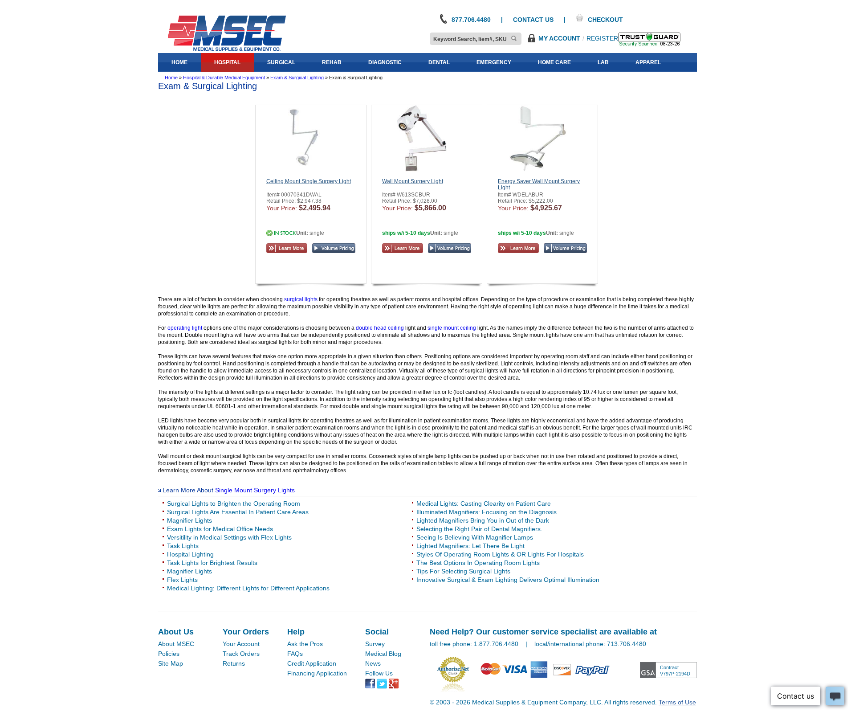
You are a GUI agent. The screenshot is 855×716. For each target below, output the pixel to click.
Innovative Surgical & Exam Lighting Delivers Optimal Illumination (507, 579)
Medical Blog (383, 653)
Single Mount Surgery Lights (255, 490)
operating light (185, 328)
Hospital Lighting (190, 554)
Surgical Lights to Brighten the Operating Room (233, 503)
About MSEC (176, 643)
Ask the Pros (305, 643)
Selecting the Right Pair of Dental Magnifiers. (479, 528)
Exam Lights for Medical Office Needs (220, 528)
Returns (234, 663)
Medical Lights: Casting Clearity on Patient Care (483, 503)
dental (439, 62)
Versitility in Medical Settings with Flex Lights (229, 537)
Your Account (241, 643)
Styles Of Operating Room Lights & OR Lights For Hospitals (500, 554)
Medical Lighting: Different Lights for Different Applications (248, 588)
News (373, 663)
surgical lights (301, 299)
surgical (281, 62)
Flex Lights (182, 579)
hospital (227, 62)
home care (554, 62)
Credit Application (311, 663)
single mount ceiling (452, 328)
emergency (493, 62)
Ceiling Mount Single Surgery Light (308, 181)
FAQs (295, 653)
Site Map (170, 663)
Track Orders (241, 653)
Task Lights (183, 545)
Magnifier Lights (189, 520)
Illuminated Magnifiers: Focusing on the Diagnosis (486, 512)
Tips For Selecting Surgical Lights (463, 571)
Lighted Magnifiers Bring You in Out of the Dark (482, 520)
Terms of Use (677, 702)
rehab (332, 62)
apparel (648, 62)
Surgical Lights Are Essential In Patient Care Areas (238, 512)
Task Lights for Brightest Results (212, 562)
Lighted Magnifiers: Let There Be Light (470, 545)
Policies (168, 653)
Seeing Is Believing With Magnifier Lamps (474, 537)
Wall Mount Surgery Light (412, 181)
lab (603, 62)
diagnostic (385, 62)
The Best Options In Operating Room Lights (478, 562)
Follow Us (379, 673)
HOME (179, 62)
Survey (375, 643)
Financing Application (317, 673)
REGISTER (602, 38)
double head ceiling (380, 328)
